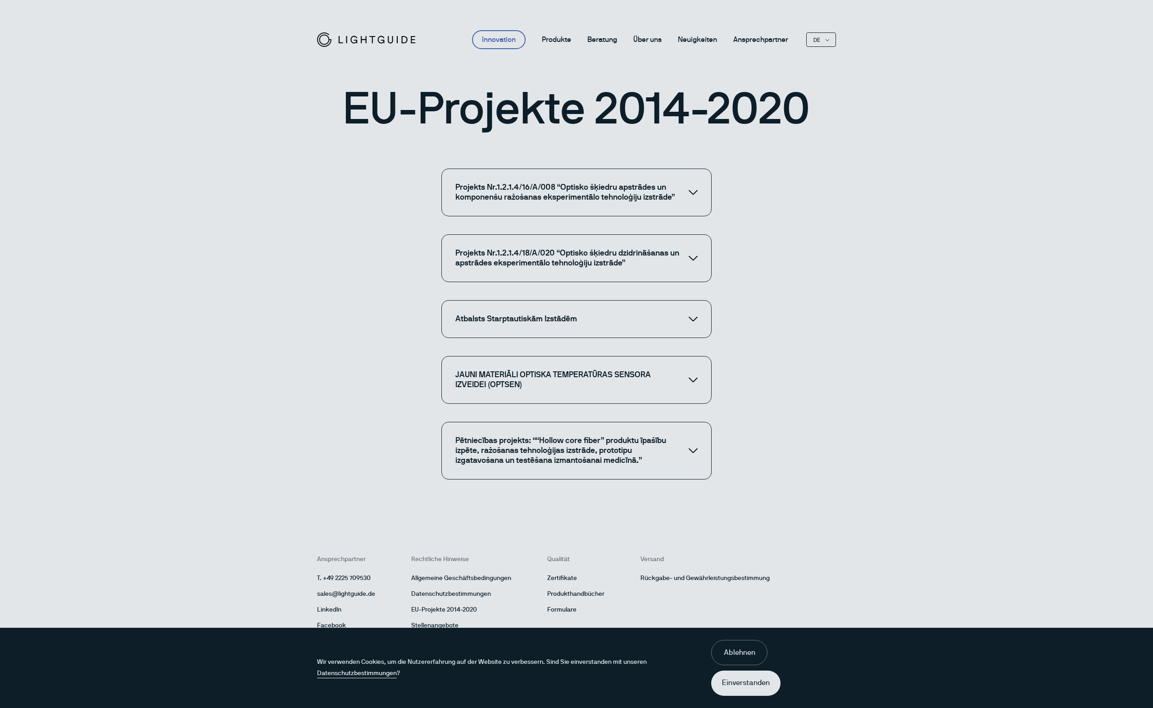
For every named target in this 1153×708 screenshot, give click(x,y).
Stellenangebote (434, 625)
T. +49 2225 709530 (344, 578)
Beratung (602, 39)
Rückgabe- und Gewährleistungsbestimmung (705, 578)
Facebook (331, 625)
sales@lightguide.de (346, 594)
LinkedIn (329, 610)
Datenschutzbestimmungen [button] (357, 673)
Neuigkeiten (697, 39)
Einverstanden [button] (746, 682)
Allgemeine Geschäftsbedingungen (461, 578)
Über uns (647, 39)
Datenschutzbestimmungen (451, 594)
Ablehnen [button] (739, 652)
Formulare (561, 610)
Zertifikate (562, 578)
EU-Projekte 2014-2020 (444, 610)
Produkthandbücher (575, 594)
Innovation (499, 39)
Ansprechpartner (760, 39)
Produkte (556, 39)
